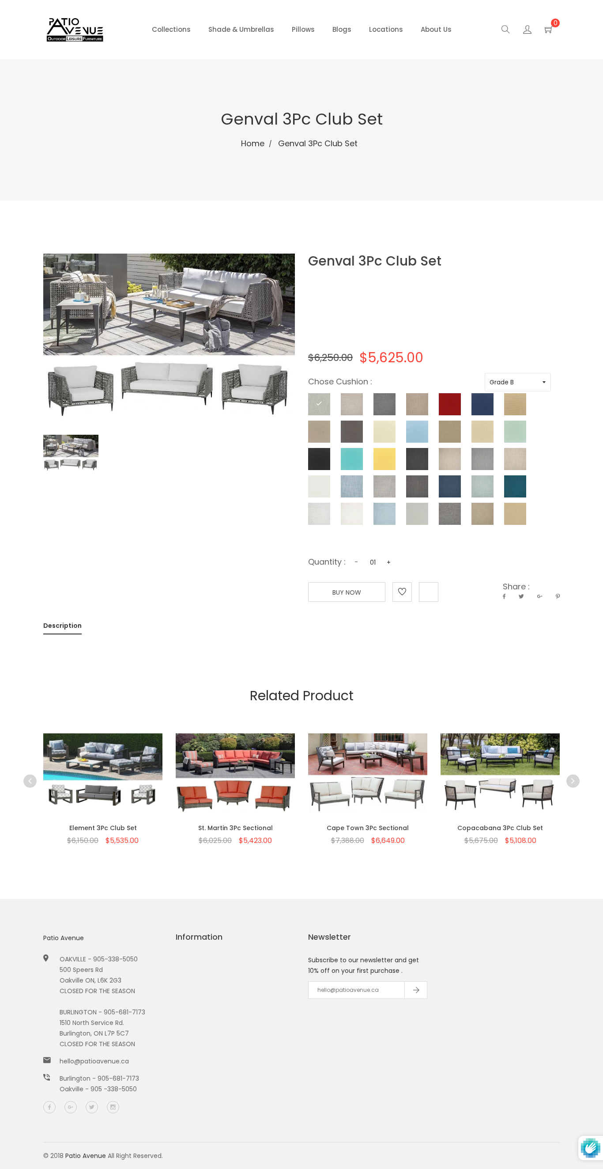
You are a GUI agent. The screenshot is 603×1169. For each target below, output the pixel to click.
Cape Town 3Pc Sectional (368, 828)
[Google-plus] (70, 1107)
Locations (386, 29)
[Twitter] (92, 1107)
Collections (171, 29)
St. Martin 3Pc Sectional (235, 828)
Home (252, 143)
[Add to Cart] (102, 782)
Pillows (303, 29)
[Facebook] (49, 1107)
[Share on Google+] (540, 596)
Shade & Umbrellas (241, 29)
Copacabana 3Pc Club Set (500, 828)
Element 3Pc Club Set (103, 828)
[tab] (62, 627)
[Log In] (527, 31)
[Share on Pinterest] (558, 596)
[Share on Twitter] (521, 596)
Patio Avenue (63, 938)
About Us (436, 29)
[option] (103, 774)
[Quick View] (79, 782)
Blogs (341, 29)
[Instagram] (113, 1107)
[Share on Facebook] (504, 596)
